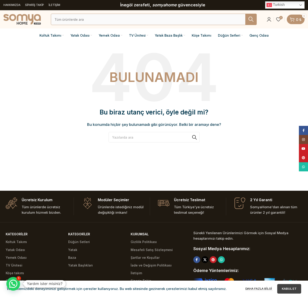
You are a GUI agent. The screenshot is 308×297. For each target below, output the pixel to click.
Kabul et (289, 288)
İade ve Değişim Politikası (151, 265)
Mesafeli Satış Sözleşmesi (152, 250)
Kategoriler (17, 234)
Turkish (278, 5)
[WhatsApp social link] (221, 259)
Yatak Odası (15, 250)
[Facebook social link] (196, 259)
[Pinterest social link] (213, 259)
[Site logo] (22, 19)
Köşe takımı (15, 273)
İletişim (136, 273)
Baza (72, 257)
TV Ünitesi (14, 265)
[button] (13, 284)
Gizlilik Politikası (144, 242)
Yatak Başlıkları (80, 265)
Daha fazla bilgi (259, 288)
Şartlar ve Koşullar (145, 257)
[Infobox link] (40, 207)
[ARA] (251, 19)
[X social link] (205, 259)
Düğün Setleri (79, 242)
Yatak (72, 250)
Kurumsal (140, 234)
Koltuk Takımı (16, 242)
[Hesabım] (269, 19)
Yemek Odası (16, 257)
